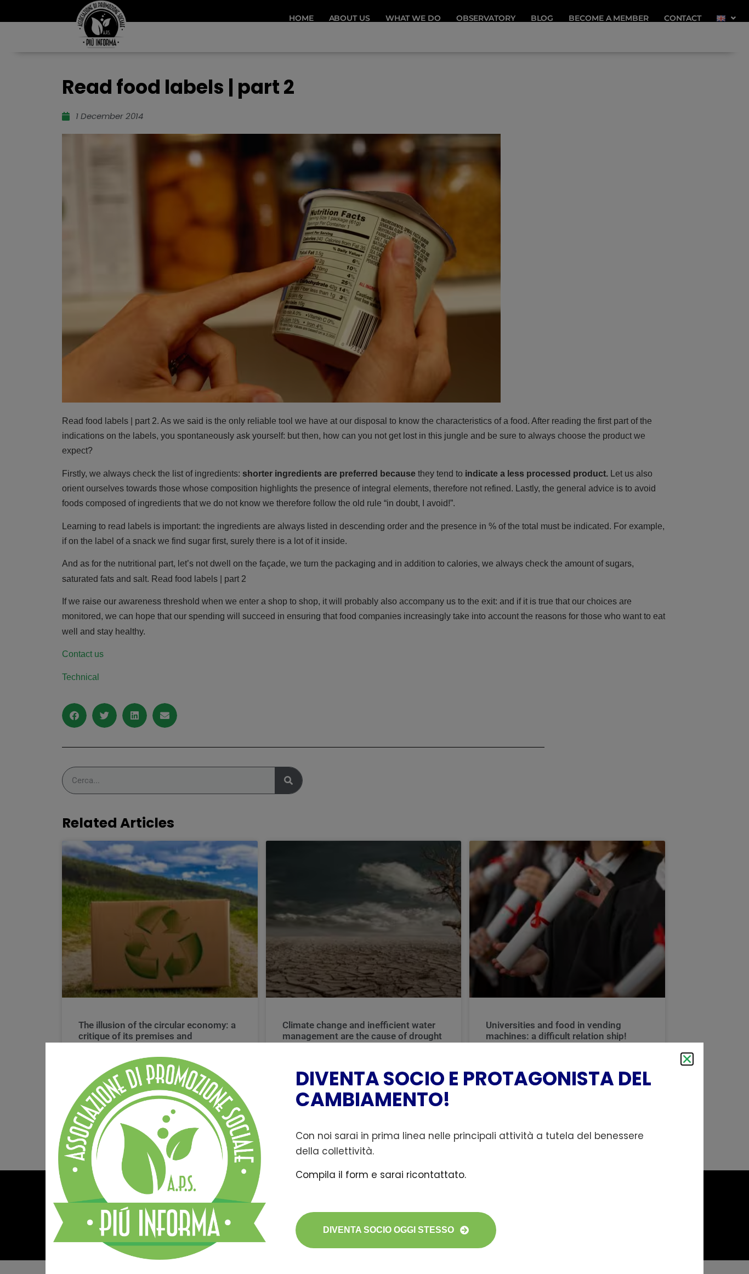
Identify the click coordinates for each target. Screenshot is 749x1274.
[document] (374, 637)
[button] (687, 1059)
